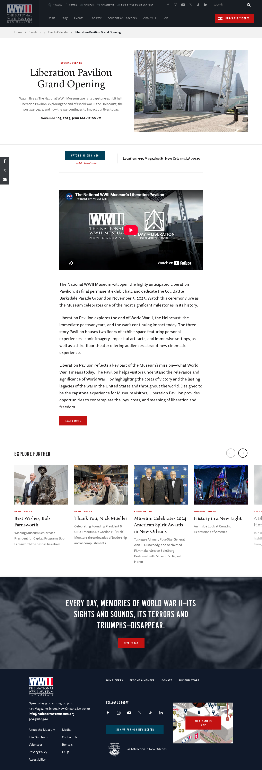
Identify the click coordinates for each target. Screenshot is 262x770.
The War (96, 18)
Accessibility (37, 759)
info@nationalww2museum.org (51, 713)
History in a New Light (218, 518)
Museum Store (189, 680)
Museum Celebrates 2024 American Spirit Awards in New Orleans (160, 524)
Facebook (168, 5)
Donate (166, 680)
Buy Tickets (114, 680)
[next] (242, 453)
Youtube (183, 5)
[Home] (19, 13)
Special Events (71, 63)
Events (79, 18)
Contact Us (69, 737)
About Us (149, 18)
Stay (65, 18)
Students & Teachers (122, 18)
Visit (52, 18)
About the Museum (42, 729)
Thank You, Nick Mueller (100, 518)
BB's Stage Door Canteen (137, 4)
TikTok (198, 5)
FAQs (65, 752)
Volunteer (35, 744)
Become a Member (142, 680)
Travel (57, 4)
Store (73, 4)
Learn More (73, 421)
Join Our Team (38, 737)
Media (66, 729)
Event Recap (23, 511)
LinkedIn (206, 5)
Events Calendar (58, 32)
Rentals (67, 744)
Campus (89, 4)
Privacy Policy (38, 752)
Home (18, 32)
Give (165, 18)
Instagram (175, 5)
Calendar (107, 4)
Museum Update (205, 511)
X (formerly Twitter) (190, 5)
